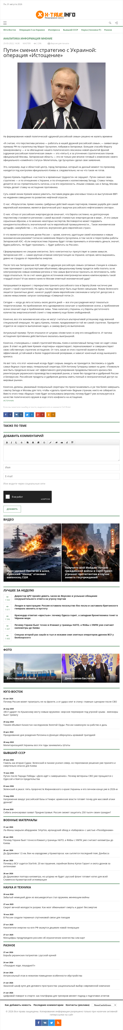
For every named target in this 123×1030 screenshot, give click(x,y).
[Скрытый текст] (56, 442)
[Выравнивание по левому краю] (27, 442)
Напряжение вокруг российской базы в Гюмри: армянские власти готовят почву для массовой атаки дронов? (59, 801)
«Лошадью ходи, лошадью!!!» (19, 965)
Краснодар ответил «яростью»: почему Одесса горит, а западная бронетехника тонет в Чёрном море (66, 617)
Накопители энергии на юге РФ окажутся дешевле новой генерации (41, 927)
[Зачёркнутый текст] (21, 442)
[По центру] (33, 442)
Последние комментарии (48, 1004)
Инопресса (54, 29)
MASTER (27, 43)
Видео (8, 519)
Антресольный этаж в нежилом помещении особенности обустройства (42, 975)
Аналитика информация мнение (27, 38)
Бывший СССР (70, 29)
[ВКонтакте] (45, 1023)
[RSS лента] (58, 1023)
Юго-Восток (9, 29)
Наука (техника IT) (91, 29)
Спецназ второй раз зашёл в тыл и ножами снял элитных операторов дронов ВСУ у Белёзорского (64, 636)
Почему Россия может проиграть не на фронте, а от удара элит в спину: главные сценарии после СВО (60, 701)
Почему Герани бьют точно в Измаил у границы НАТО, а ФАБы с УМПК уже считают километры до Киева (64, 626)
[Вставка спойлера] (72, 442)
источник (8, 400)
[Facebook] (38, 1023)
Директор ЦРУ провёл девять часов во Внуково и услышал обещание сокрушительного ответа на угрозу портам (56, 597)
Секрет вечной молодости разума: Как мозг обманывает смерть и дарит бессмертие (50, 907)
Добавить (12, 509)
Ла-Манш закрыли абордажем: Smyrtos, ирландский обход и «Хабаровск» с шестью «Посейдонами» (58, 830)
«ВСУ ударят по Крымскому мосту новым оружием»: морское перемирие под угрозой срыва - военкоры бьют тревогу (60, 713)
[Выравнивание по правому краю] (38, 442)
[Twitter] (51, 1023)
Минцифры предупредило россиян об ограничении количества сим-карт (44, 937)
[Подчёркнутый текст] (16, 442)
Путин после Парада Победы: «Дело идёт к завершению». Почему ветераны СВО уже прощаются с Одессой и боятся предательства (58, 777)
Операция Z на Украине (32, 29)
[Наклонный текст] (11, 442)
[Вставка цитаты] (62, 442)
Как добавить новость (18, 1004)
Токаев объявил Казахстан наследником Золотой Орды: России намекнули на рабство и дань (55, 724)
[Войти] (116, 23)
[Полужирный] (6, 442)
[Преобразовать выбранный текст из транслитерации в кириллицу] (67, 442)
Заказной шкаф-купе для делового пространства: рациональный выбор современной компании (56, 985)
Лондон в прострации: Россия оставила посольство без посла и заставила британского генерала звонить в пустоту (66, 607)
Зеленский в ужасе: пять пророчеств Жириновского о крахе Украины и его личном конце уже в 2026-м (60, 789)
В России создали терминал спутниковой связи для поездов (36, 917)
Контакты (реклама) (78, 1004)
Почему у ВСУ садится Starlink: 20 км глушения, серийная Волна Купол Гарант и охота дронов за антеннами (56, 865)
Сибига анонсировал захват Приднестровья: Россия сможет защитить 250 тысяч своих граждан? (57, 812)
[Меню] (5, 23)
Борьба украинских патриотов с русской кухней (29, 955)
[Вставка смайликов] (44, 442)
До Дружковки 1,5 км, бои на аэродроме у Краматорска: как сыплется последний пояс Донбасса (56, 853)
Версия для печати (59, 43)
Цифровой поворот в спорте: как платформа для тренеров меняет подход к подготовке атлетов (56, 995)
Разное (108, 29)
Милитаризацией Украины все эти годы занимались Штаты (36, 745)
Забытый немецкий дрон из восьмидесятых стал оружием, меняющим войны (46, 897)
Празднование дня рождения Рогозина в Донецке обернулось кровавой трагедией (49, 735)
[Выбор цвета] (50, 442)
